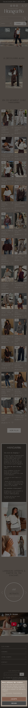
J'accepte (14, 699)
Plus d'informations (7, 693)
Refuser (14, 703)
